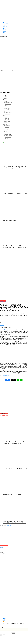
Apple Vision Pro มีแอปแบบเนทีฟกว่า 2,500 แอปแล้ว (15, 193)
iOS (6, 98)
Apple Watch (6, 23)
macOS (7, 109)
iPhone (4, 21)
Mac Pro (7, 107)
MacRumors (6, 375)
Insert (13, 632)
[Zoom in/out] (4, 634)
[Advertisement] (14, 55)
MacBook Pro (8, 102)
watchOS (7, 114)
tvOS (6, 131)
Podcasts (7, 140)
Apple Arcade (8, 135)
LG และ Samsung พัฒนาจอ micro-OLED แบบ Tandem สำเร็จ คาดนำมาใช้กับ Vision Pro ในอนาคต (14, 246)
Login (1, 547)
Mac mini (7, 108)
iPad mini (7, 121)
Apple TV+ (8, 137)
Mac (4, 22)
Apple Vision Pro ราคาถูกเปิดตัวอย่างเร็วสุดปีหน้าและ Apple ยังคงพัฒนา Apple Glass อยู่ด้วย (15, 167)
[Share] (1, 634)
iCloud (6, 138)
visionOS (7, 127)
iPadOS (7, 122)
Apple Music (8, 134)
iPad (4, 25)
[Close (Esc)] (0, 634)
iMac (6, 105)
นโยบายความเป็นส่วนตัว (8, 34)
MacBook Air (8, 104)
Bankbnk (2, 325)
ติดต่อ (4, 32)
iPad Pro (7, 118)
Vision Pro (5, 26)
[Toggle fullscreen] (3, 634)
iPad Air (7, 119)
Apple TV (5, 28)
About (4, 31)
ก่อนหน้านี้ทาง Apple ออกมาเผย (7, 330)
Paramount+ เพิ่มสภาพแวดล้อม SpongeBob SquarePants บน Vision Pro (13, 219)
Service (4, 29)
